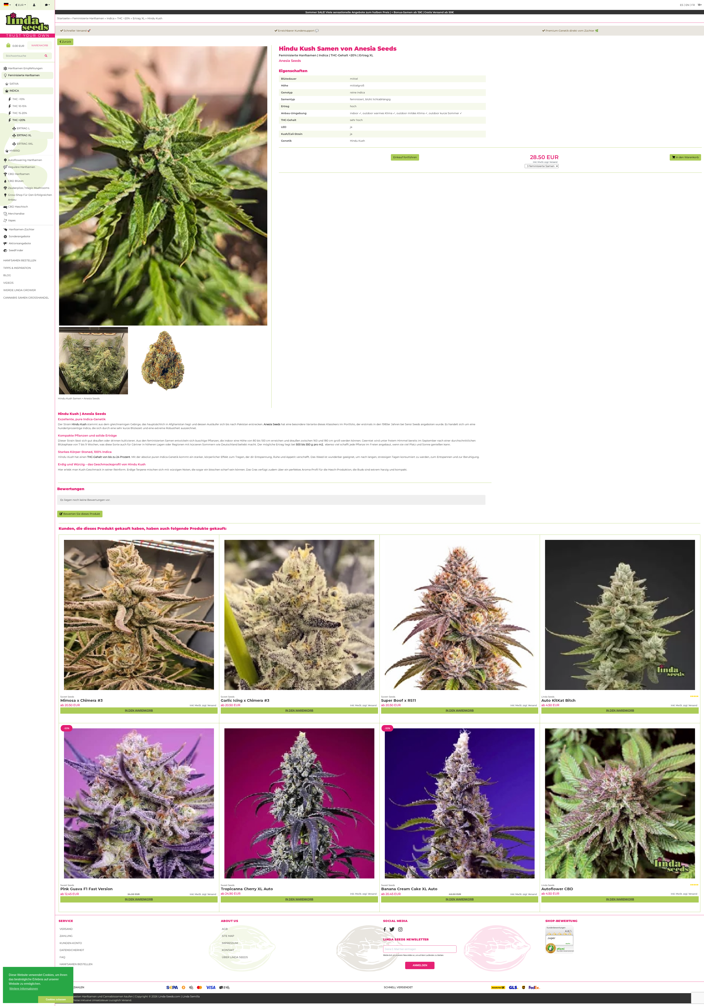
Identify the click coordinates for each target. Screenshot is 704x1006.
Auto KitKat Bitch (558, 700)
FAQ (62, 957)
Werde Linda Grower (19, 290)
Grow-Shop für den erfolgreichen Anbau (30, 197)
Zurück (66, 41)
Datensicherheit (72, 950)
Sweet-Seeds (388, 696)
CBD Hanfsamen (19, 174)
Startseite (63, 18)
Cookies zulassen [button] (56, 999)
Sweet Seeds (67, 696)
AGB (225, 929)
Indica (110, 18)
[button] (20, 999)
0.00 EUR (17, 46)
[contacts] (47, 5)
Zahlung (66, 936)
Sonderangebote (19, 236)
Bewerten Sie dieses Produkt (81, 513)
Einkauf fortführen (405, 157)
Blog (7, 275)
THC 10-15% (19, 106)
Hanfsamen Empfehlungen (25, 68)
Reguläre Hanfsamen (21, 167)
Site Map (228, 936)
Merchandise (16, 213)
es (681, 5)
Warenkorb (39, 45)
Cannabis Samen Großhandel (26, 297)
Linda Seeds (547, 696)
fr (693, 5)
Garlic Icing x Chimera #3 (245, 700)
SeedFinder (15, 250)
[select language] (7, 5)
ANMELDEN (420, 965)
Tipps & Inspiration (17, 268)
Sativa (14, 83)
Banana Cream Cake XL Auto (409, 889)
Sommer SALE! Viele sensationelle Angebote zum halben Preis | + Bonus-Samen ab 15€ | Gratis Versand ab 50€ (379, 12)
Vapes (12, 220)
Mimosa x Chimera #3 (81, 700)
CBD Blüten (15, 181)
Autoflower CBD (557, 889)
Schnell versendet (398, 987)
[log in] (34, 5)
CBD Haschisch (18, 206)
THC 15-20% (19, 113)
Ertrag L (23, 128)
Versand (66, 929)
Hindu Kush (154, 18)
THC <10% (18, 99)
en (687, 5)
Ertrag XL (139, 18)
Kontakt (228, 950)
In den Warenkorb (687, 157)
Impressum (230, 943)
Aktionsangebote (19, 243)
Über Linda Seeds (235, 957)
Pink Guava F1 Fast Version (86, 889)
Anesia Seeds (290, 61)
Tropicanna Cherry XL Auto (247, 889)
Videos (8, 282)
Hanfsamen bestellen (76, 964)
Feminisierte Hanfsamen (88, 18)
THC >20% (123, 18)
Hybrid (15, 150)
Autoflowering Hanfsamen (25, 160)
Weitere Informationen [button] (23, 988)
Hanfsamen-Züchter (21, 229)
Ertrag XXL (25, 143)
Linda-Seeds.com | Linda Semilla (179, 996)
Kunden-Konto (71, 943)
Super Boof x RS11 (398, 700)
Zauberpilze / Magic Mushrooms (28, 188)
